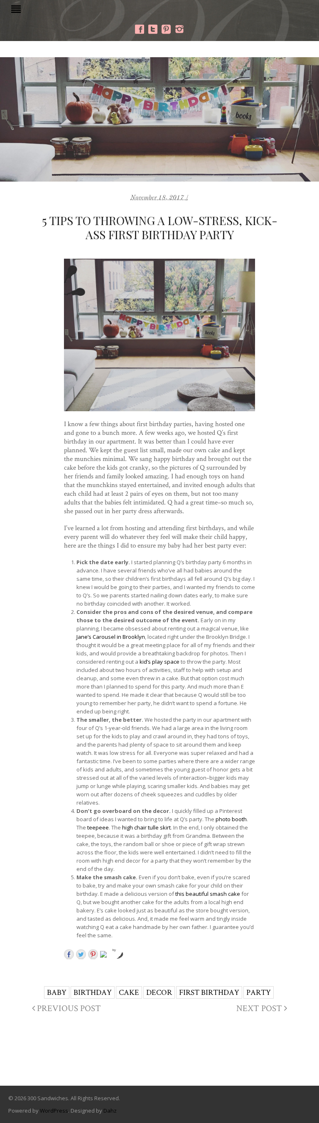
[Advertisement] (159, 1052)
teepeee (98, 827)
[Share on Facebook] (69, 954)
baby (56, 992)
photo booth (231, 819)
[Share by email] (105, 956)
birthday (93, 992)
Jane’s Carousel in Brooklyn (110, 636)
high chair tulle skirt (146, 827)
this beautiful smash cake (207, 893)
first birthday (209, 992)
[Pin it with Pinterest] (93, 954)
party (258, 992)
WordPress (54, 1110)
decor (159, 992)
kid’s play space (159, 661)
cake (129, 992)
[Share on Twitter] (81, 954)
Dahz (110, 1110)
